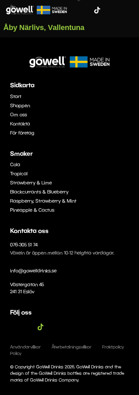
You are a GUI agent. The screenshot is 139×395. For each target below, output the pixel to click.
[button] (129, 10)
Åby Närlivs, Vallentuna (43, 27)
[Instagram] (87, 10)
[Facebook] (77, 10)
